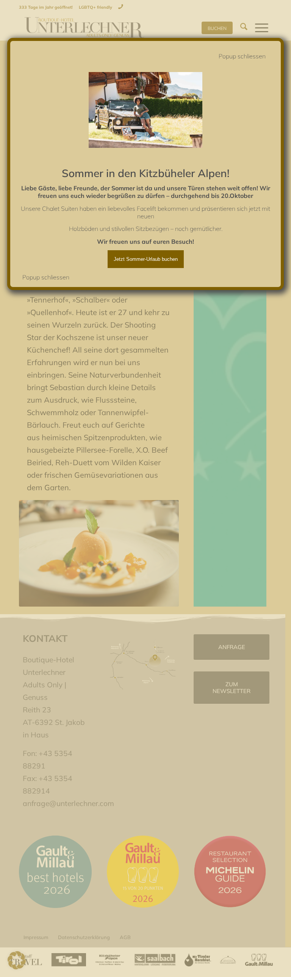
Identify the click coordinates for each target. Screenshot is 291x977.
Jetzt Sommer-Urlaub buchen (146, 259)
